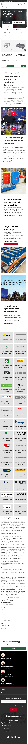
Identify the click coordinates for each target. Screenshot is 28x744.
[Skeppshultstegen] (20, 482)
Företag (21, 1)
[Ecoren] (7, 385)
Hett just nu (7, 32)
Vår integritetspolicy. (15, 644)
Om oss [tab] (3, 692)
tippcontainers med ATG (15, 569)
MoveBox (16, 571)
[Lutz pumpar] (7, 445)
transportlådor (10, 571)
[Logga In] (18, 4)
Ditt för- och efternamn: (6, 602)
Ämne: (2, 623)
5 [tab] (15, 69)
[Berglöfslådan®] (20, 346)
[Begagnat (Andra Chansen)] (7, 347)
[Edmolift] (7, 397)
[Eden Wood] (20, 386)
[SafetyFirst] (7, 482)
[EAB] (7, 372)
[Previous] (2, 55)
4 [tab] (14, 69)
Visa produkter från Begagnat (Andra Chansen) (6, 353)
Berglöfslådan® (18, 22)
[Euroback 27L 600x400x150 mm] (20, 46)
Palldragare (7, 26)
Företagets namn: (4, 618)
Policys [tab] (3, 689)
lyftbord (22, 571)
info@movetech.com (15, 1)
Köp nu (10, 66)
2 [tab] (12, 69)
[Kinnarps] (20, 422)
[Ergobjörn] (7, 410)
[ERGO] (20, 397)
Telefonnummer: (4, 612)
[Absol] (7, 335)
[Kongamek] (7, 433)
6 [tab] (16, 69)
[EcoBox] (20, 372)
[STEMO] (7, 495)
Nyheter (20, 32)
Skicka (13, 709)
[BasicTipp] (20, 334)
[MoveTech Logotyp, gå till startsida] (5, 4)
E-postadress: (4, 607)
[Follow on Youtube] (19, 737)
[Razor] (20, 470)
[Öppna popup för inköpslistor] (11, 50)
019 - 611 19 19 (5, 1)
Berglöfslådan (12, 533)
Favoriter (7, 36)
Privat (25, 1)
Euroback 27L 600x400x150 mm (21, 55)
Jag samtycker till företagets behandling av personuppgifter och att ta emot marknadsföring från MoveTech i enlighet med (12, 643)
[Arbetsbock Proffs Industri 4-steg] (7, 46)
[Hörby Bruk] (7, 421)
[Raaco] (7, 470)
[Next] (24, 55)
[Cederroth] (7, 361)
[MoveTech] (7, 458)
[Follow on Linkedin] (15, 737)
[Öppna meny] (24, 4)
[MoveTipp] (20, 458)
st (6, 66)
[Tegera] (7, 507)
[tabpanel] (7, 54)
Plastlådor (7, 22)
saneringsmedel (13, 214)
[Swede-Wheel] (20, 494)
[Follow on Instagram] (12, 737)
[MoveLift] (20, 445)
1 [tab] (10, 69)
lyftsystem (6, 572)
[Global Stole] (20, 409)
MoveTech (4, 53)
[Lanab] (20, 433)
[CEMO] (20, 360)
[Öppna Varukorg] (21, 4)
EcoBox (17, 53)
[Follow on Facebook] (8, 737)
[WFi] (20, 506)
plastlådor (3, 571)
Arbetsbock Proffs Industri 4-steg (7, 55)
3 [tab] (13, 69)
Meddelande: (3, 628)
